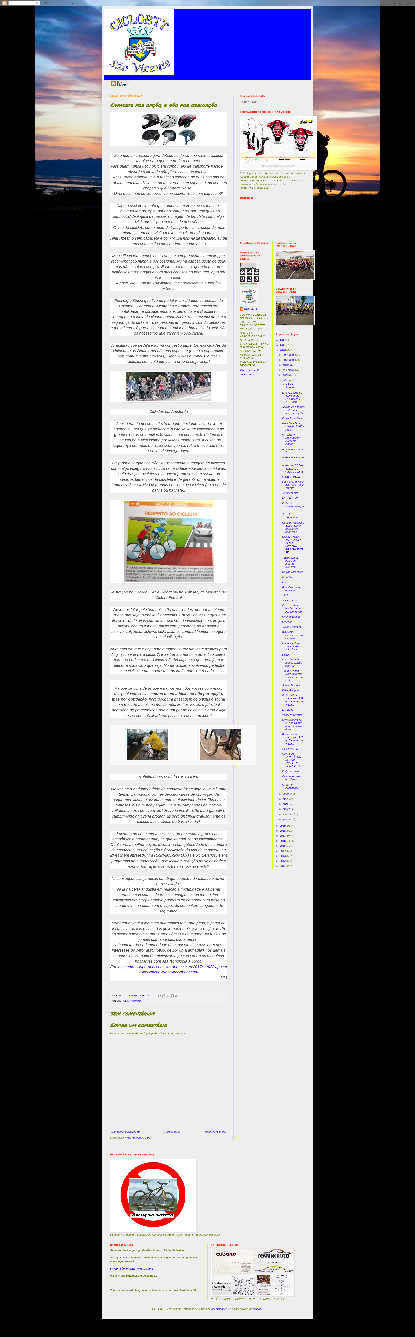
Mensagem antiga (215, 1131)
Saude (126, 1001)
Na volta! (287, 577)
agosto (287, 375)
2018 (283, 830)
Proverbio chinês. (292, 418)
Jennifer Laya (290, 493)
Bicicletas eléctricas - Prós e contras (293, 635)
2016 (283, 840)
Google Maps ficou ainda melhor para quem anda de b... (293, 527)
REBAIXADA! (290, 498)
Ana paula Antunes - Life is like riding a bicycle (293, 410)
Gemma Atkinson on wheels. (292, 778)
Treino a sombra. (292, 626)
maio (286, 799)
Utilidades (136, 1001)
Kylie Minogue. (291, 690)
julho (286, 380)
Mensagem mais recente (125, 1131)
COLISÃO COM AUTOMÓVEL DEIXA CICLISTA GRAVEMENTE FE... (292, 544)
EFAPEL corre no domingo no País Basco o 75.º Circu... (292, 397)
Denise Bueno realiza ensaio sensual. (292, 662)
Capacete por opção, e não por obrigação (292, 608)
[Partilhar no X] (168, 996)
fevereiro (288, 814)
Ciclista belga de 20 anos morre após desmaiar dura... (292, 724)
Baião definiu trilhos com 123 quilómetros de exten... (292, 700)
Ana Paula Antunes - (289, 386)
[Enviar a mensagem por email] (160, 996)
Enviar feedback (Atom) (138, 1138)
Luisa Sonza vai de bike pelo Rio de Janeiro (293, 485)
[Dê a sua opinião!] (164, 996)
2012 (283, 860)
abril (286, 804)
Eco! (284, 582)
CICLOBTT (250, 309)
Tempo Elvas (249, 102)
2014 (283, 851)
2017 (283, 835)
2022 (283, 340)
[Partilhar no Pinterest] (176, 996)
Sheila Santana (291, 685)
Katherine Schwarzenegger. (293, 506)
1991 (285, 595)
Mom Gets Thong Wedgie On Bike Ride (293, 426)
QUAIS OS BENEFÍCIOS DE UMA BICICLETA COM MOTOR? (292, 760)
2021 (283, 345)
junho (286, 793)
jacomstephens (220, 1309)
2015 (283, 845)
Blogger (257, 1309)
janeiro (287, 819)
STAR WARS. (290, 748)
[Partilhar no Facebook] (172, 996)
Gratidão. (287, 622)
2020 (283, 350)
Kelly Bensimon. (291, 771)
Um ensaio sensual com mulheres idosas (291, 439)
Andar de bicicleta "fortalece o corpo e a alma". (293, 468)
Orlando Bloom (291, 616)
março (287, 809)
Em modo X (289, 709)
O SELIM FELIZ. (291, 476)
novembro (289, 359)
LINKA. (286, 654)
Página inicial (172, 1131)
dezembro (289, 354)
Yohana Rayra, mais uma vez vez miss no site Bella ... (293, 675)
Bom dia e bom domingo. (291, 589)
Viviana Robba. (291, 600)
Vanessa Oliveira (292, 715)
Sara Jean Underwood (290, 516)
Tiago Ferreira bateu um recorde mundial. (290, 562)
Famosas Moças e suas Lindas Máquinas (292, 646)
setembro (288, 370)
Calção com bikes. (293, 572)
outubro (287, 365)
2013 (283, 856)
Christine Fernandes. (290, 786)
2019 (283, 825)
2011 (283, 866)
